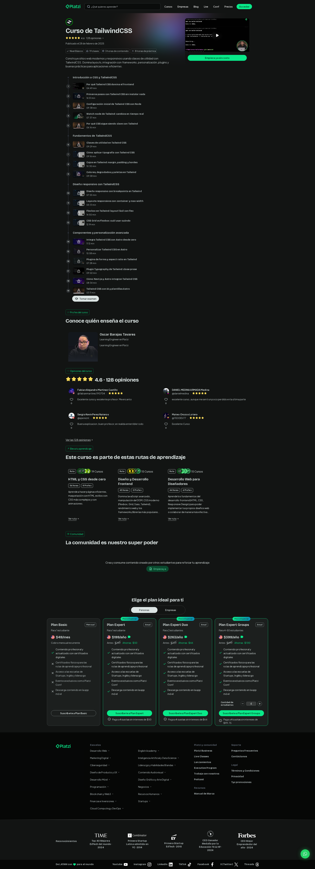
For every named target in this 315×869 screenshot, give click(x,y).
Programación (98, 786)
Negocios (143, 786)
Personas (144, 609)
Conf (216, 6)
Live (206, 6)
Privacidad (237, 776)
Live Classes (201, 756)
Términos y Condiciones (245, 770)
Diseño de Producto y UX (103, 772)
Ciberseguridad (98, 765)
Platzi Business (203, 750)
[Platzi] (73, 6)
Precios (228, 6)
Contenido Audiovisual (150, 772)
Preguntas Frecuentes (244, 750)
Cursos (168, 6)
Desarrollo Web (98, 750)
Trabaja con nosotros (206, 773)
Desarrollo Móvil (99, 779)
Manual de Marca (204, 793)
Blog (196, 6)
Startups (143, 801)
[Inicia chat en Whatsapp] (305, 854)
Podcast (199, 779)
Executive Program (205, 768)
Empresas (183, 6)
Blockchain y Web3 (100, 793)
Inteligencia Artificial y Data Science (157, 757)
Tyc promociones (241, 782)
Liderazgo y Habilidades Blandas (155, 765)
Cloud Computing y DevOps (105, 808)
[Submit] (89, 6)
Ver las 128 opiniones (78, 440)
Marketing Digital (99, 757)
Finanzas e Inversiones (102, 801)
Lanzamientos (202, 762)
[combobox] (122, 6)
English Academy (147, 750)
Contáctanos (239, 756)
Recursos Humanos (148, 793)
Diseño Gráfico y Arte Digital (153, 779)
